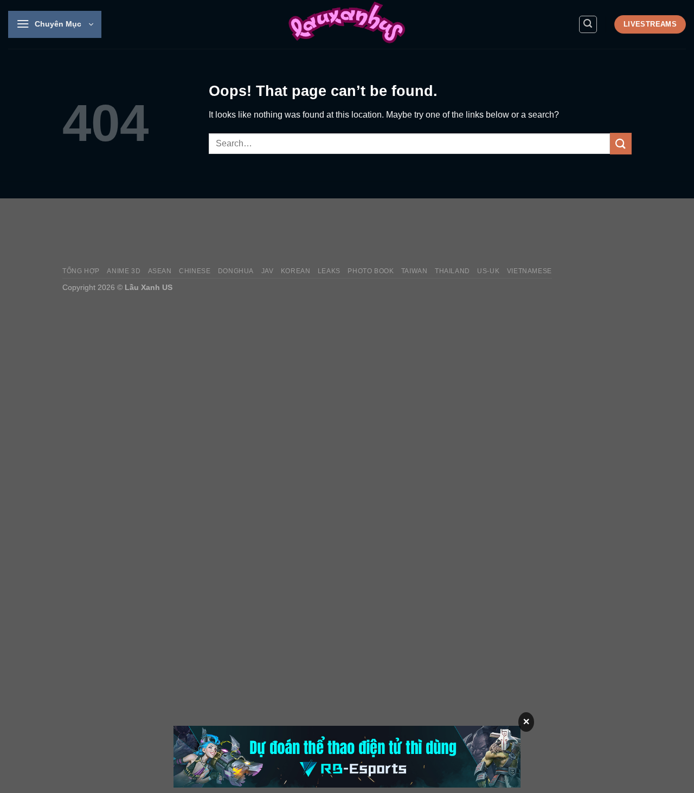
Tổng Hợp (81, 271)
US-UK (488, 271)
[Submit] (621, 143)
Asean (160, 271)
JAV (267, 271)
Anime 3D (123, 271)
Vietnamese (529, 271)
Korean (296, 271)
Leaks (329, 271)
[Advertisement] (434, 232)
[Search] (588, 24)
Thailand (452, 271)
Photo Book (371, 271)
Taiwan (414, 271)
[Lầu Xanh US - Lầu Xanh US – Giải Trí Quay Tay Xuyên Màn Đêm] (347, 24)
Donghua (236, 271)
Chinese (194, 271)
